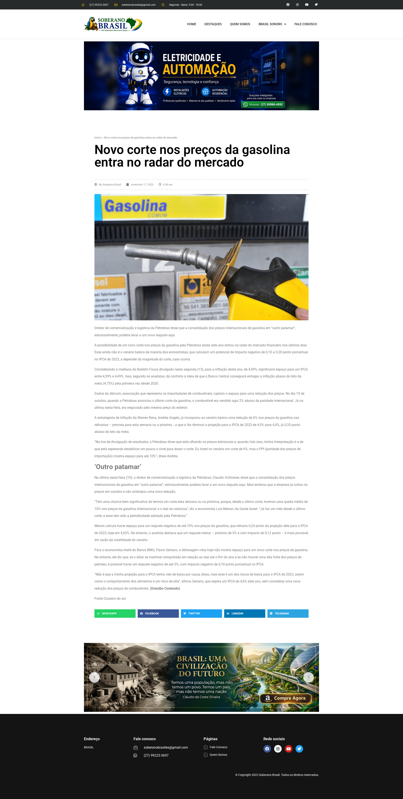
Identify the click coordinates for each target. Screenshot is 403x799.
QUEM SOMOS (240, 24)
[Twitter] (316, 4)
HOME (191, 24)
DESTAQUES (213, 24)
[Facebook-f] (288, 4)
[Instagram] (297, 4)
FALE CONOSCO (305, 24)
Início (97, 137)
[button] (115, 613)
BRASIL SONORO (270, 24)
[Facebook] (267, 749)
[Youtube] (306, 4)
